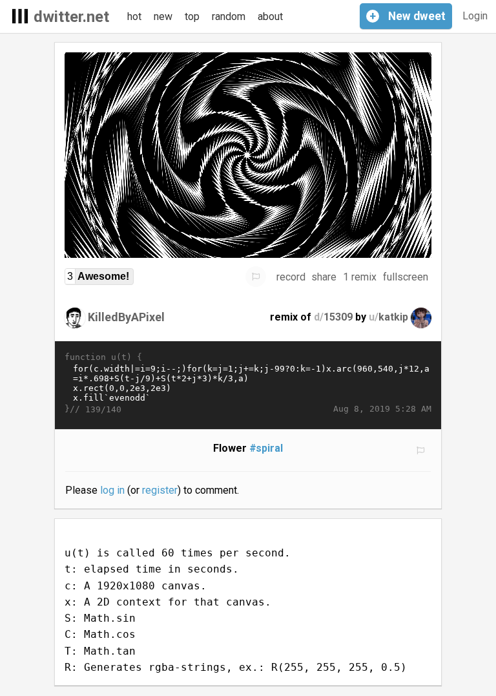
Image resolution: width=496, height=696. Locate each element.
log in (112, 490)
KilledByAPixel (126, 317)
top (192, 16)
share (323, 277)
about (270, 16)
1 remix (360, 277)
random (228, 16)
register (160, 490)
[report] (255, 276)
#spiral (266, 448)
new (163, 16)
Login (475, 16)
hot (134, 16)
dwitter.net (71, 17)
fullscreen (405, 277)
